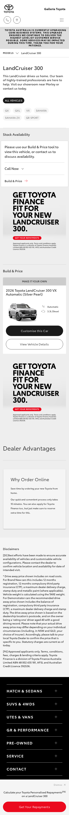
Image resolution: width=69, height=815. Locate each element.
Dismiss (58, 784)
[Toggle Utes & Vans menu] (55, 717)
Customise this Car (34, 331)
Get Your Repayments (34, 807)
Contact (16, 768)
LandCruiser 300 (22, 53)
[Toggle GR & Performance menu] (55, 730)
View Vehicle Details (34, 344)
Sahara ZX (12, 117)
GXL (17, 110)
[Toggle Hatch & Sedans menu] (55, 691)
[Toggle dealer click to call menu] (7, 20)
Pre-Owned (20, 742)
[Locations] (17, 20)
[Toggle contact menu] (55, 743)
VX (28, 110)
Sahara (41, 110)
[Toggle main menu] (61, 20)
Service (15, 755)
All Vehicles (13, 100)
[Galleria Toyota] (9, 8)
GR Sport (32, 117)
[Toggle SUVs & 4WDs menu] (55, 704)
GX (7, 110)
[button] (16, 181)
